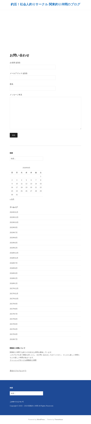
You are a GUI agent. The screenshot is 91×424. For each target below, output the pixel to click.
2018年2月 (14, 278)
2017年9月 (14, 304)
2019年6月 (14, 238)
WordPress (41, 419)
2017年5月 (14, 324)
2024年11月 (14, 212)
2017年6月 (14, 319)
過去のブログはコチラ (18, 371)
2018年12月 (14, 253)
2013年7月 (14, 339)
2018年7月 (14, 263)
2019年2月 (14, 248)
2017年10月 (14, 299)
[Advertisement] (45, 31)
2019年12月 (14, 217)
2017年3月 (14, 334)
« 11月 (12, 199)
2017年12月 (14, 288)
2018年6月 (14, 268)
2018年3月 (14, 273)
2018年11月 (14, 258)
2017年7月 (14, 314)
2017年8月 (14, 309)
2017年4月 (14, 329)
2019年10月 (14, 222)
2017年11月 (14, 293)
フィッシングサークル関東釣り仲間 (23, 360)
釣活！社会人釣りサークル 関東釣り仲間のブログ (45, 4)
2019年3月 (14, 243)
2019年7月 (14, 232)
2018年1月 (14, 283)
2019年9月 (14, 227)
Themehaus (58, 419)
